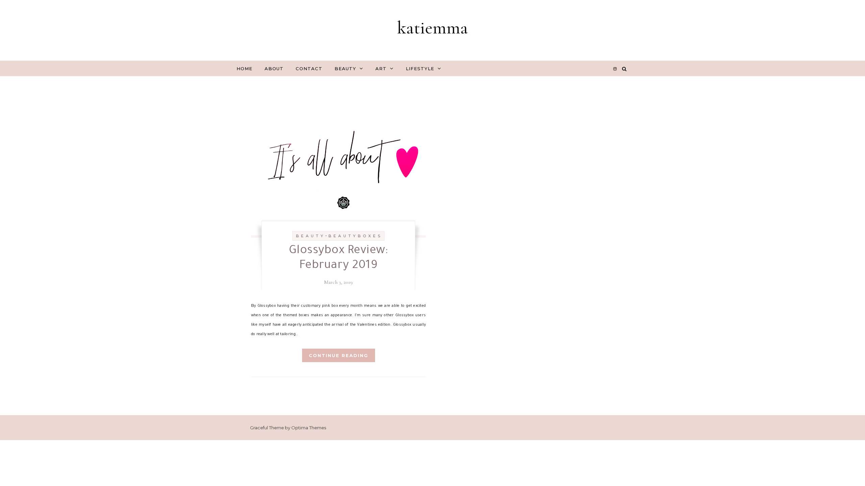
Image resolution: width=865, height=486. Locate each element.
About (274, 68)
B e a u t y (310, 236)
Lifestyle (420, 68)
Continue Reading (338, 355)
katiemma (432, 27)
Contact (309, 68)
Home (244, 68)
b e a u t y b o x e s (354, 236)
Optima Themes (308, 427)
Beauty (345, 68)
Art (381, 68)
